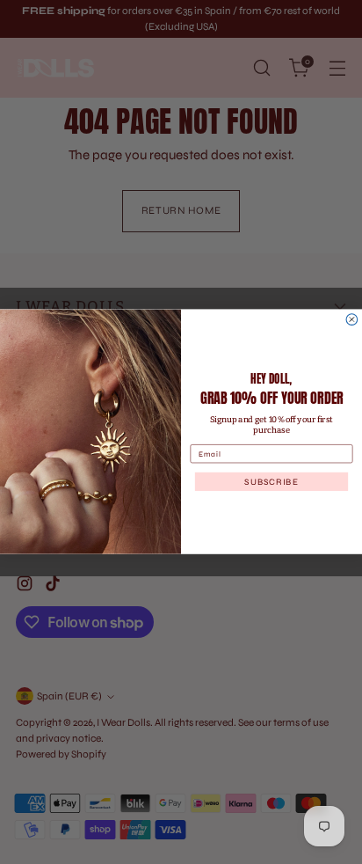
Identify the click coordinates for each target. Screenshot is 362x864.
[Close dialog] (352, 320)
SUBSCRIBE (271, 482)
